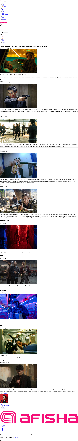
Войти (1, 34)
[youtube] (2, 433)
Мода (2, 15)
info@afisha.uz (16, 437)
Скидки (3, 17)
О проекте (3, 425)
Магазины (3, 10)
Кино (3, 3)
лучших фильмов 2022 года (25, 322)
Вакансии (3, 409)
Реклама (3, 407)
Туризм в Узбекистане (5, 14)
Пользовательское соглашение (59, 434)
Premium (3, 11)
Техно (3, 13)
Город (3, 41)
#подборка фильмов (4, 393)
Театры (3, 5)
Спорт (3, 18)
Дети (2, 9)
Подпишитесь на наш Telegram (6, 405)
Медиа (3, 16)
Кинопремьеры (4, 19)
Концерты (3, 4)
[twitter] (2, 432)
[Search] (5, 1)
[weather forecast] (40, 29)
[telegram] (2, 428)
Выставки (3, 39)
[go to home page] (3, 22)
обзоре (48, 77)
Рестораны (4, 6)
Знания (3, 7)
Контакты (3, 408)
